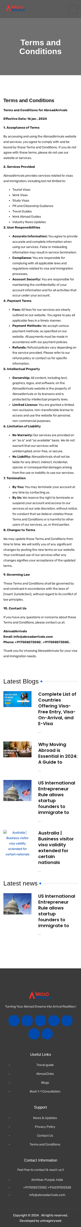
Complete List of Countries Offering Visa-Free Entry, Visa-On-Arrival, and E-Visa (57, 709)
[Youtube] (53, 1020)
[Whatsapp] (47, 1033)
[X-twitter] (27, 1020)
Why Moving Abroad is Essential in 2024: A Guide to (58, 753)
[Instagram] (40, 1020)
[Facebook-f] (14, 1020)
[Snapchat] (34, 1033)
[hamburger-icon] (73, 9)
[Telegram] (67, 1020)
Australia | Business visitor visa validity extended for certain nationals (56, 848)
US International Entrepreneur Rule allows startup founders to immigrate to (56, 798)
